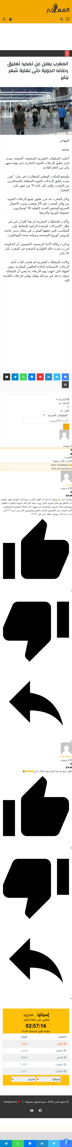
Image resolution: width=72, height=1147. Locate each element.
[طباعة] (65, 384)
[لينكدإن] (48, 376)
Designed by (10, 1101)
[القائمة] (67, 19)
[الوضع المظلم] (4, 19)
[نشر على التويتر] (71, 495)
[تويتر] (56, 376)
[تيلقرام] (15, 376)
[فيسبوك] (65, 376)
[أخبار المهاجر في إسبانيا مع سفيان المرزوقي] (57, 7)
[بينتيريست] (40, 376)
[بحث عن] (61, 19)
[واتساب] (23, 376)
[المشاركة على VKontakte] (68, 495)
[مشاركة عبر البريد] (6, 376)
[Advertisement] (36, 37)
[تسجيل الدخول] (10, 19)
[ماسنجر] (31, 376)
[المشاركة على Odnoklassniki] (66, 495)
